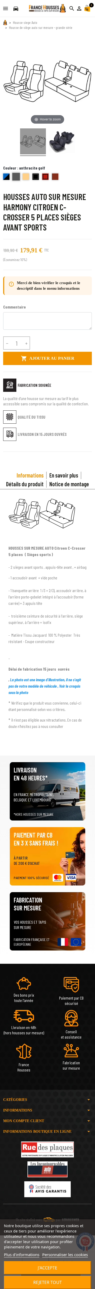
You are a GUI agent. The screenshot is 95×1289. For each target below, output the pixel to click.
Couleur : (24, 167)
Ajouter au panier (47, 358)
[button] (79, 8)
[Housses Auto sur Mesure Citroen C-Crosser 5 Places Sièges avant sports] (33, 142)
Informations (30, 475)
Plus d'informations (21, 1254)
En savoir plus (63, 475)
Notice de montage (69, 483)
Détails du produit (25, 483)
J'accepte (47, 1268)
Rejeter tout (47, 1282)
